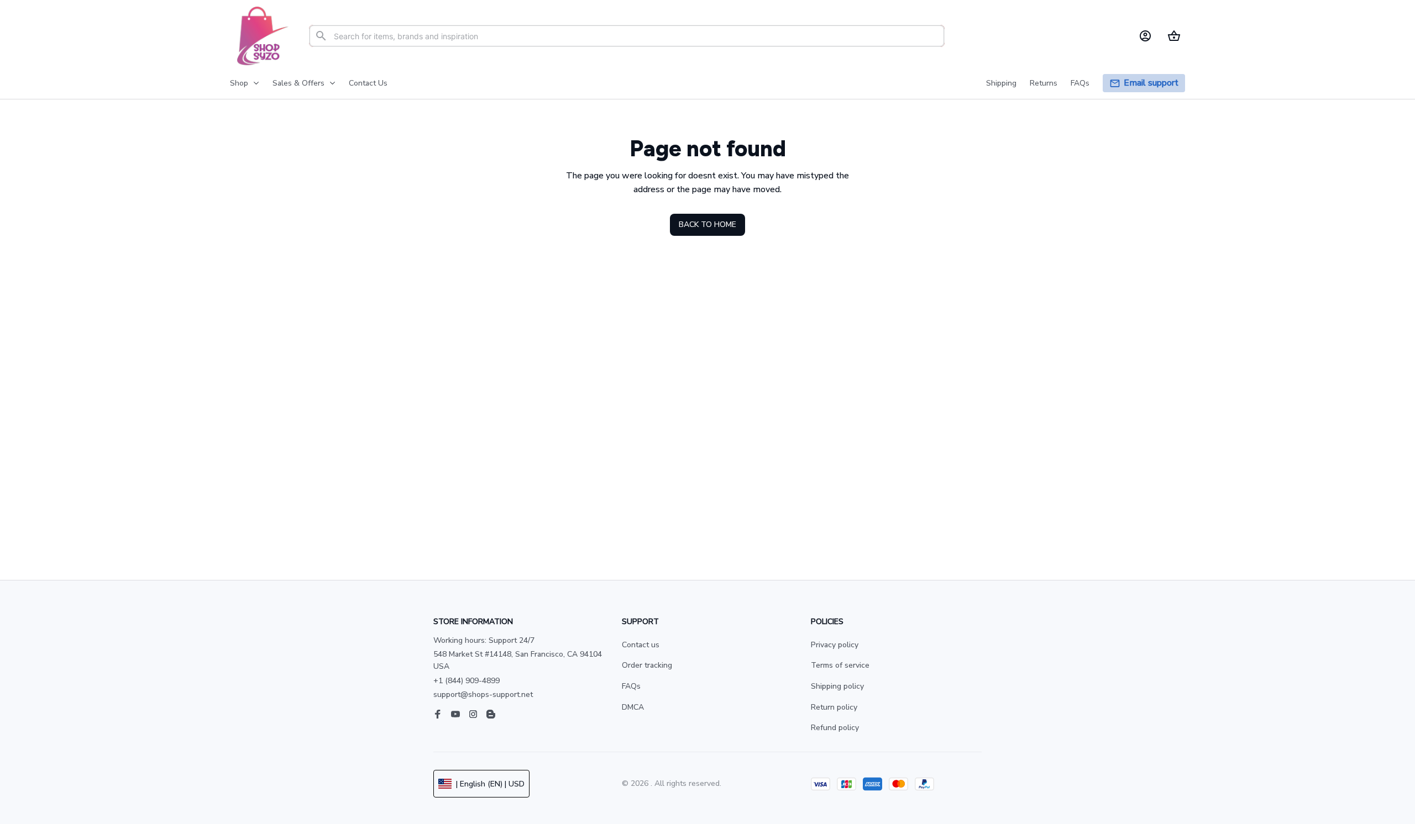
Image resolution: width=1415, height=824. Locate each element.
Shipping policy (837, 686)
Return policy (834, 707)
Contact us (640, 645)
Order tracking (647, 665)
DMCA (633, 707)
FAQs (631, 686)
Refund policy (835, 727)
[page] (1151, 83)
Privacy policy (834, 645)
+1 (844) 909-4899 (466, 680)
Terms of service (840, 665)
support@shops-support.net (483, 694)
